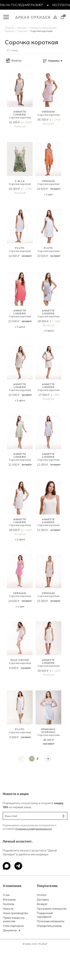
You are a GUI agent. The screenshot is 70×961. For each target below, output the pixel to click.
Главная (9, 27)
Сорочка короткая (20, 117)
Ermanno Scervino (48, 730)
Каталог (22, 27)
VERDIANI (48, 111)
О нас (6, 894)
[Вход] (55, 17)
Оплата (41, 894)
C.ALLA (20, 181)
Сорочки (22, 31)
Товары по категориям (43, 27)
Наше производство (15, 913)
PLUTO (19, 247)
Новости (8, 908)
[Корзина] (62, 17)
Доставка (43, 899)
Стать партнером (13, 925)
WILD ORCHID (19, 660)
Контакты (8, 904)
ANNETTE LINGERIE (19, 113)
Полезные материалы (50, 921)
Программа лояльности (51, 908)
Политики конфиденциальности (33, 828)
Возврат (42, 904)
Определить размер (49, 925)
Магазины (9, 899)
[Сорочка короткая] (20, 90)
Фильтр (16, 60)
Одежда (9, 31)
